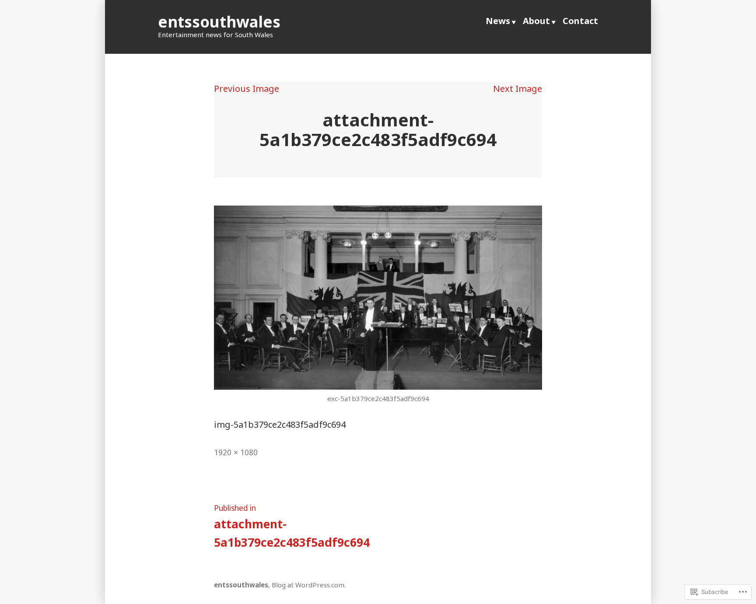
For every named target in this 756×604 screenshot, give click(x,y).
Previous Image (246, 88)
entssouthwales (219, 21)
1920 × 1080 (236, 452)
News (498, 21)
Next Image (517, 88)
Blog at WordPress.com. (309, 584)
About (536, 21)
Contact (580, 21)
